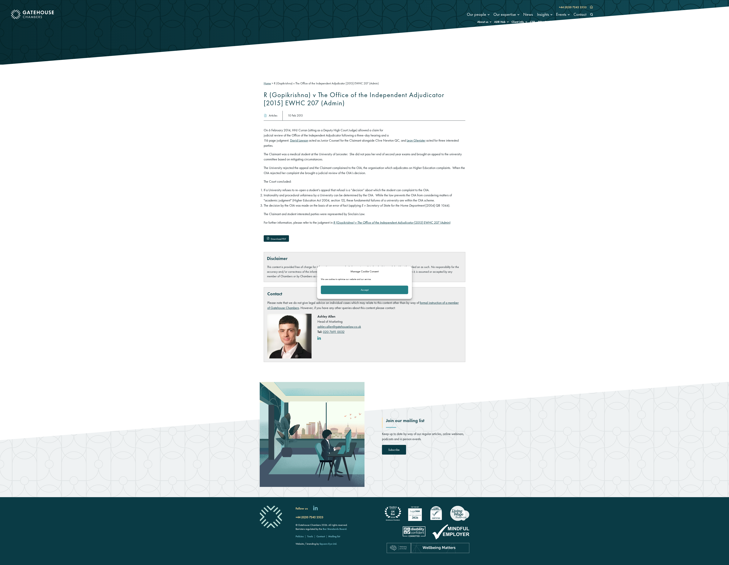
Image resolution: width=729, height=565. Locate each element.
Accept (364, 290)
